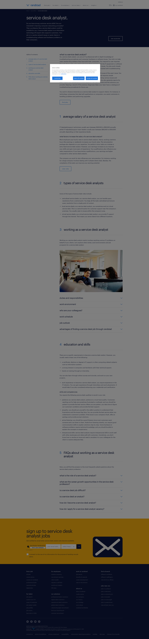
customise (57, 78)
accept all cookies (92, 78)
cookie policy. (63, 73)
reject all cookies (79, 78)
